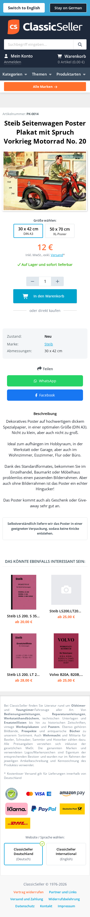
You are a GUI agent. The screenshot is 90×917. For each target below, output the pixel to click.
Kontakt (46, 906)
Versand (57, 255)
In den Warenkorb (48, 296)
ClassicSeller (45, 27)
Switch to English (24, 7)
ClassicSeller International (66, 854)
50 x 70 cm (60, 231)
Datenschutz (24, 906)
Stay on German (68, 8)
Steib (48, 344)
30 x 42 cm (28, 231)
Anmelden (12, 62)
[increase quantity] (57, 281)
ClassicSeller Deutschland (23, 854)
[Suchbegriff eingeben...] (79, 44)
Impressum (66, 906)
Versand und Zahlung (26, 899)
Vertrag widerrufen (29, 892)
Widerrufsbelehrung (64, 899)
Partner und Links (62, 892)
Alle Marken (43, 86)
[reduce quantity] (32, 281)
